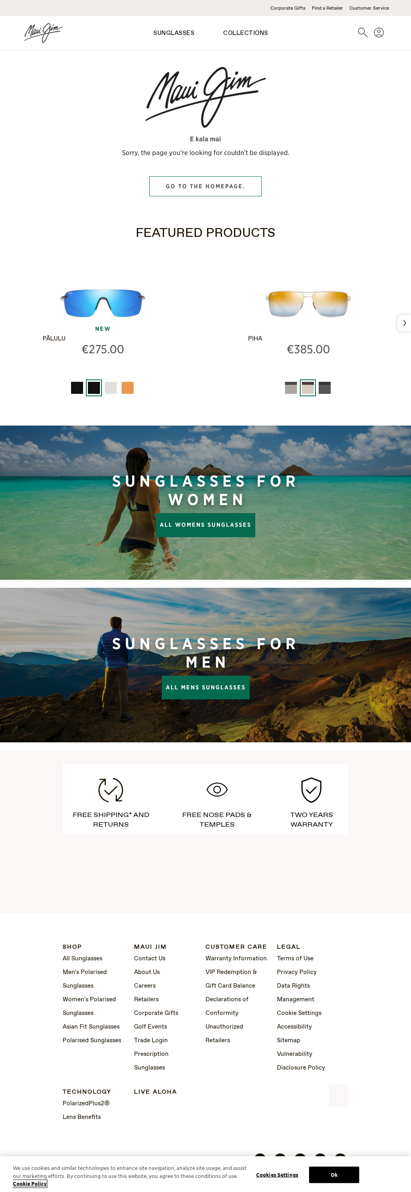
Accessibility (294, 1027)
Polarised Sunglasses (92, 1041)
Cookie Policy (30, 1183)
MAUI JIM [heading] (150, 947)
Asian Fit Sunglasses (91, 1027)
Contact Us (149, 959)
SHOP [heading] (72, 947)
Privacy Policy (297, 972)
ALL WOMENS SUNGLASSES (205, 524)
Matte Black (77, 388)
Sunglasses (173, 33)
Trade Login (151, 1041)
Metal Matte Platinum (111, 388)
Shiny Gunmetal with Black (325, 388)
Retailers (146, 1000)
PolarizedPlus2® (86, 1104)
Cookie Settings (299, 1013)
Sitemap (288, 1041)
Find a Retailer (327, 8)
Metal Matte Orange (128, 388)
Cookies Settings (277, 1174)
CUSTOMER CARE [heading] (236, 947)
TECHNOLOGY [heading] (87, 1092)
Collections (245, 33)
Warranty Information (236, 959)
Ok (334, 1174)
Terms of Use (295, 959)
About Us (147, 972)
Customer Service (369, 8)
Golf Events (150, 1027)
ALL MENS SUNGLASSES (206, 687)
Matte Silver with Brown (291, 388)
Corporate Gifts (288, 8)
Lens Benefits (82, 1117)
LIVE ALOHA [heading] (155, 1092)
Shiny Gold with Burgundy (308, 388)
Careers (145, 986)
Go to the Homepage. (205, 186)
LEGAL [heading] (289, 947)
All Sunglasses (82, 959)
